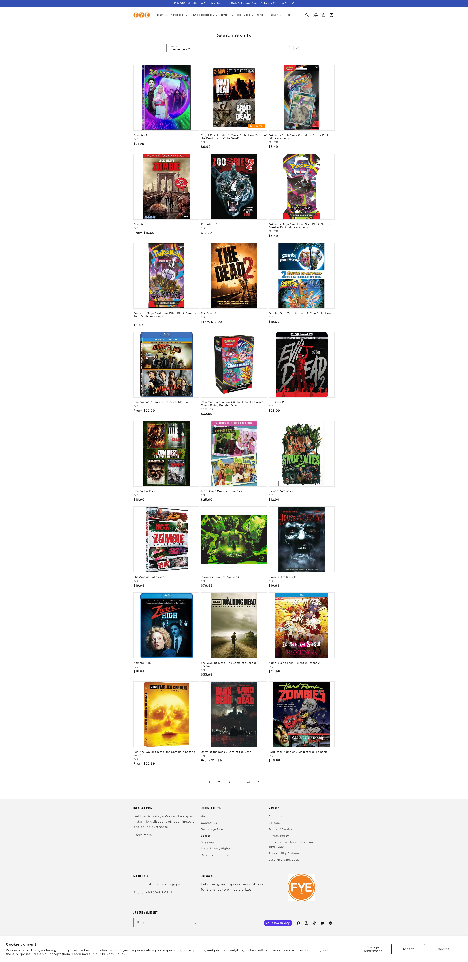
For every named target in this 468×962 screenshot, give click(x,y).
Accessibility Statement (286, 853)
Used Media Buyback (284, 859)
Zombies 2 (140, 135)
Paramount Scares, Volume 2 (220, 577)
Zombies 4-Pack (144, 491)
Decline (443, 949)
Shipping (207, 842)
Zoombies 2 (209, 224)
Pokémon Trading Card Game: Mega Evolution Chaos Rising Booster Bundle (232, 404)
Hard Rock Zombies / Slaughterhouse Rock (298, 752)
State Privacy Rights (215, 848)
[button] (162, 15)
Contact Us (209, 822)
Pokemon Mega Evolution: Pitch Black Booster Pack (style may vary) (164, 314)
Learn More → (144, 835)
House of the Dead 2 (282, 577)
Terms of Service (280, 829)
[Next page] (259, 782)
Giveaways (207, 876)
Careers (274, 822)
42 (249, 782)
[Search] (298, 48)
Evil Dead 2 (276, 402)
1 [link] (209, 782)
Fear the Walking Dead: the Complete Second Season (164, 754)
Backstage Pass (212, 829)
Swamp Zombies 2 (281, 491)
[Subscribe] (195, 922)
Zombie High (142, 663)
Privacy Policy (113, 954)
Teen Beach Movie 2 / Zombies (221, 491)
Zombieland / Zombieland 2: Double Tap (160, 402)
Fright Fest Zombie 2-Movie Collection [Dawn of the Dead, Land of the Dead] (234, 136)
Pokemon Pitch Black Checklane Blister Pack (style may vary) (299, 136)
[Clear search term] (290, 48)
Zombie (138, 224)
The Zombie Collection (148, 577)
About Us (275, 816)
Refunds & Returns (214, 855)
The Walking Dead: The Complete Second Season (229, 664)
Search (206, 835)
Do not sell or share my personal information (292, 844)
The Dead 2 (208, 313)
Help (204, 816)
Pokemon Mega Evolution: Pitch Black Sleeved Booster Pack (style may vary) (300, 225)
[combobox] (234, 48)
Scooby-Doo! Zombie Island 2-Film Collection (300, 313)
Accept (408, 949)
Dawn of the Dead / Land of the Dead (226, 752)
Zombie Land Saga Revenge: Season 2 (294, 663)
